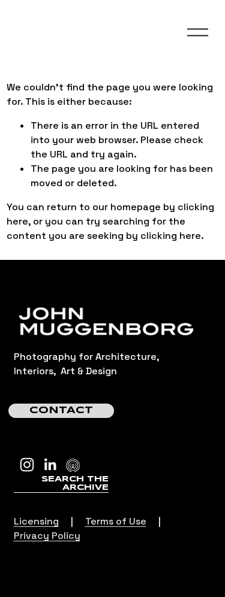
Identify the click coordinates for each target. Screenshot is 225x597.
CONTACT (61, 410)
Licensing (36, 521)
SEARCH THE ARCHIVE (75, 483)
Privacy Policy (47, 535)
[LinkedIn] (50, 464)
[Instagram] (27, 464)
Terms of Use (115, 521)
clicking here (170, 235)
